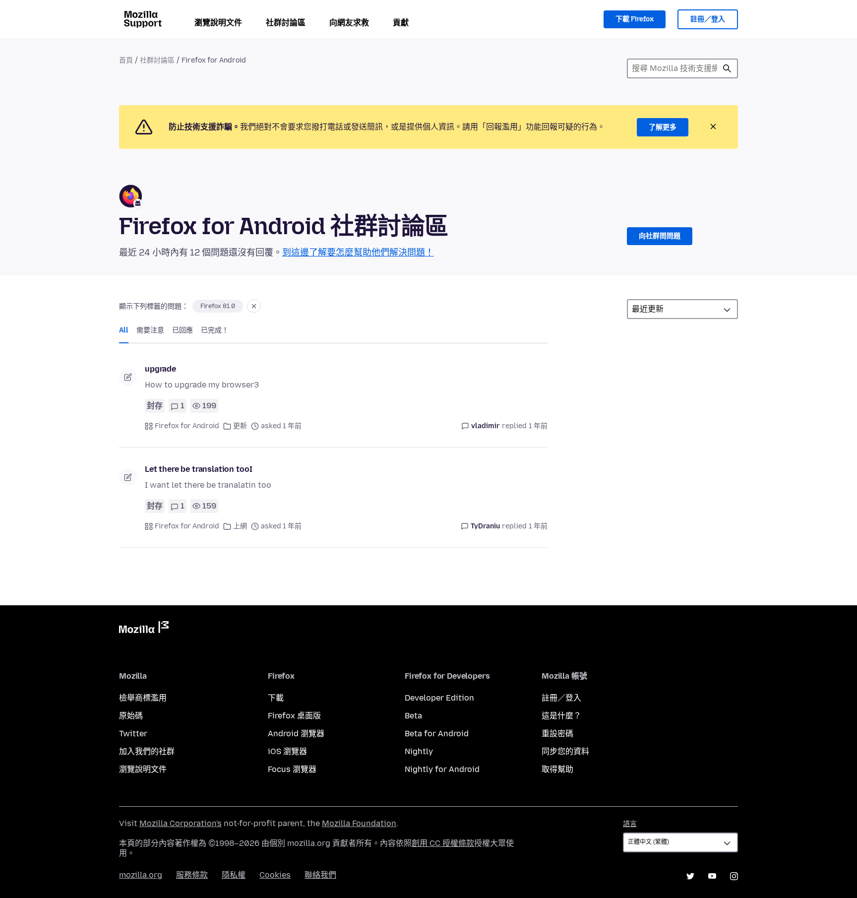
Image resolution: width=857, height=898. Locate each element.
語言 (630, 824)
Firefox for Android (187, 426)
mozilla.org (140, 875)
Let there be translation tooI (198, 469)
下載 (276, 698)
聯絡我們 (320, 875)
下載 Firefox (634, 19)
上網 (240, 526)
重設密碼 (557, 733)
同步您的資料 (565, 751)
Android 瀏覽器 (296, 733)
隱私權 (233, 875)
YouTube (712, 876)
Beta (413, 715)
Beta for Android (437, 733)
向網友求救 (349, 22)
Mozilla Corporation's (180, 823)
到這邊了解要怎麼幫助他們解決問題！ (358, 252)
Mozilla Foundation (359, 823)
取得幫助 (557, 769)
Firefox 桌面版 (294, 715)
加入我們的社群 (147, 751)
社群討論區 (286, 22)
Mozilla (144, 629)
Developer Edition (439, 698)
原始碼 (131, 715)
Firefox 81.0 (217, 306)
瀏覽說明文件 (218, 22)
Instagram (734, 876)
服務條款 (192, 875)
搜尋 (727, 68)
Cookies (275, 875)
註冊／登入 (707, 19)
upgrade (160, 369)
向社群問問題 (659, 236)
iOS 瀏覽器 (287, 751)
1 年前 (538, 426)
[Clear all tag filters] (254, 306)
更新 (240, 426)
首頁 (126, 60)
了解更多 (662, 127)
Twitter (133, 733)
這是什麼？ (561, 715)
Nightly (419, 751)
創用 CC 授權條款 (443, 843)
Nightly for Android (442, 769)
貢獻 (401, 22)
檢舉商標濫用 (143, 698)
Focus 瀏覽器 (292, 769)
